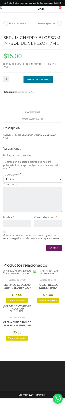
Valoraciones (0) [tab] (32, 119)
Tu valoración (12, 184)
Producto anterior (17, 23)
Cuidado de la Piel (24, 92)
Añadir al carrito (38, 79)
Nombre (8, 217)
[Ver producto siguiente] (59, 23)
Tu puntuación (12, 174)
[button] (43, 9)
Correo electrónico (46, 217)
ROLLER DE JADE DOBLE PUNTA (48, 286)
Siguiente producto (47, 23)
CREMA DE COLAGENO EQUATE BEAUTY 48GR (17, 286)
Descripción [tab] (32, 112)
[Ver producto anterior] (5, 23)
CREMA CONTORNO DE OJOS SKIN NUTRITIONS (17, 324)
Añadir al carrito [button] (17, 300)
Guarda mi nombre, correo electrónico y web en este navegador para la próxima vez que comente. (31, 237)
